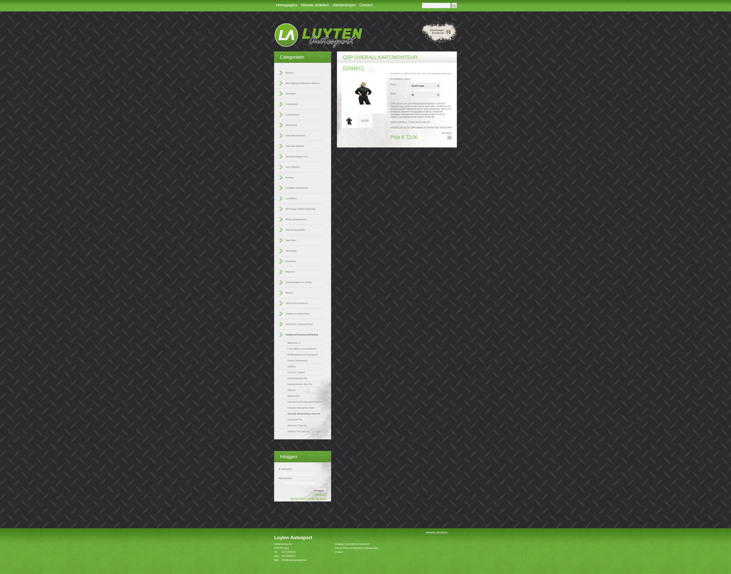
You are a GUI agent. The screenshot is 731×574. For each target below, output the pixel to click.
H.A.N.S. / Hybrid (296, 372)
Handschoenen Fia (297, 378)
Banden (290, 72)
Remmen (290, 272)
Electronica (291, 125)
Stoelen (290, 292)
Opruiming (291, 251)
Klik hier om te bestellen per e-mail (308, 498)
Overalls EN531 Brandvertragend (304, 402)
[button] (449, 137)
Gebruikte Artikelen (295, 135)
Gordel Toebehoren (297, 360)
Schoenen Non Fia (297, 425)
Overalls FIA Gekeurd (298, 431)
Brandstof (290, 93)
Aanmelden (320, 494)
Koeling (290, 177)
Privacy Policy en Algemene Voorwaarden (356, 548)
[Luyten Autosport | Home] (318, 47)
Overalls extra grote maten (301, 408)
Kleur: (393, 84)
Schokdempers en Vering (299, 282)
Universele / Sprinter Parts (299, 324)
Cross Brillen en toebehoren (302, 348)
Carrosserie (292, 104)
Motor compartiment (296, 219)
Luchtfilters (291, 198)
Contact (339, 552)
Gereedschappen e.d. (297, 156)
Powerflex (291, 261)
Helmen (291, 390)
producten (438, 33)
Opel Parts (291, 240)
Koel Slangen (293, 167)
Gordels (291, 366)
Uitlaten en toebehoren (297, 313)
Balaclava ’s (293, 343)
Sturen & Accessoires (296, 303)
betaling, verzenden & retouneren (352, 544)
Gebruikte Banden (295, 146)
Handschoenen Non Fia (299, 384)
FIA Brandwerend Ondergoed (302, 354)
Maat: (393, 93)
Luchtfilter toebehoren (297, 188)
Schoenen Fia (294, 419)
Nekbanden (293, 396)
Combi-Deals (292, 114)
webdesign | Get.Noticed (436, 532)
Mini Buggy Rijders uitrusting (300, 209)
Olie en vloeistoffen (295, 230)
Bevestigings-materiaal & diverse (303, 83)
